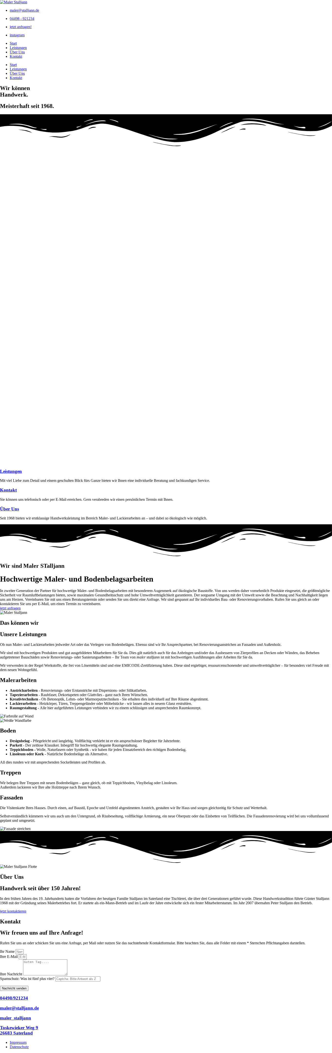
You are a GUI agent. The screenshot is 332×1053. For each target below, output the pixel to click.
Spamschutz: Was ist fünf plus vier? (27, 979)
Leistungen (18, 48)
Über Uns (17, 52)
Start (13, 43)
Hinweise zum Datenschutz (52, 984)
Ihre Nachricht (11, 974)
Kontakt (16, 56)
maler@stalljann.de (19, 1008)
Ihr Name (8, 951)
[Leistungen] (166, 462)
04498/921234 (14, 998)
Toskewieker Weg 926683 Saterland (19, 1030)
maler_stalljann (15, 1017)
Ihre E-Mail (9, 956)
